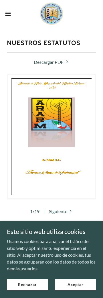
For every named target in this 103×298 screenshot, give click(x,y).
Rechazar (27, 284)
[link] (52, 13)
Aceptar (76, 284)
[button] (9, 13)
